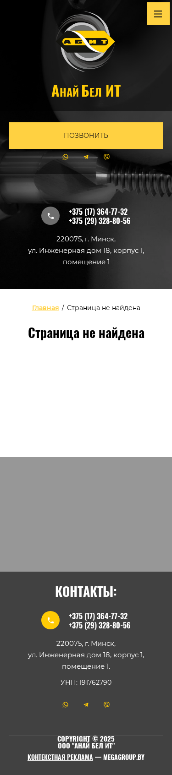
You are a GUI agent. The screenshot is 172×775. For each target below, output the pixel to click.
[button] (86, 135)
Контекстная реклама (60, 758)
